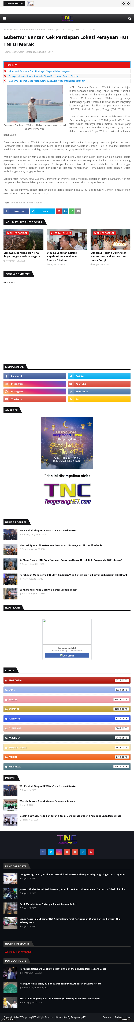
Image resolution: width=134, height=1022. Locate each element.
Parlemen (64, 737)
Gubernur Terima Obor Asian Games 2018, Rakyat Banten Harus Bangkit (47, 80)
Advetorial (64, 680)
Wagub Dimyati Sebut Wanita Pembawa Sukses (47, 801)
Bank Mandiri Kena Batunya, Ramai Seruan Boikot (48, 589)
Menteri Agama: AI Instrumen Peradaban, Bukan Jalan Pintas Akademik (61, 545)
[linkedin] (83, 852)
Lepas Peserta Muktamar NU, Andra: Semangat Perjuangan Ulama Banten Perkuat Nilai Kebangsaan (70, 920)
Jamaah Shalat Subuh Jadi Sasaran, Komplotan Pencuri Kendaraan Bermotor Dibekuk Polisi (72, 889)
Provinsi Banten (19, 29)
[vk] (99, 391)
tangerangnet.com (15, 51)
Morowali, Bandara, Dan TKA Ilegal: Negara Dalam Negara (39, 71)
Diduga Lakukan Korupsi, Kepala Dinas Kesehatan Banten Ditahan (44, 76)
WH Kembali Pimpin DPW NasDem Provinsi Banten (48, 530)
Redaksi (118, 1017)
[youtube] (99, 384)
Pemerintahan (64, 747)
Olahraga (64, 728)
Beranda (107, 1017)
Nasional (64, 718)
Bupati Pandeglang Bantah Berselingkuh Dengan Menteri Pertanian (60, 998)
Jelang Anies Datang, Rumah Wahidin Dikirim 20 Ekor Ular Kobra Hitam (60, 983)
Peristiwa (64, 766)
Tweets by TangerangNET (18, 951)
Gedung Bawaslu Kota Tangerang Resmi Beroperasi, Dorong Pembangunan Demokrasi (70, 815)
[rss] (99, 399)
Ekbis (64, 689)
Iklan (128, 1017)
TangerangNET (28, 1017)
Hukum (64, 699)
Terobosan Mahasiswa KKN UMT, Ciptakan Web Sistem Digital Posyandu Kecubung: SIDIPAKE (73, 574)
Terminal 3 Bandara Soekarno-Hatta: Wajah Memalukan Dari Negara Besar (63, 968)
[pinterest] (91, 852)
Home (6, 29)
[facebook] (34, 376)
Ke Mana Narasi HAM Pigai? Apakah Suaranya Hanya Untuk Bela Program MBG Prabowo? (71, 560)
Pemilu (64, 757)
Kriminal (64, 709)
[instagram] (34, 384)
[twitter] (99, 376)
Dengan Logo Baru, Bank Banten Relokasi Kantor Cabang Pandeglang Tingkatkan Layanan (72, 874)
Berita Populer (18, 202)
